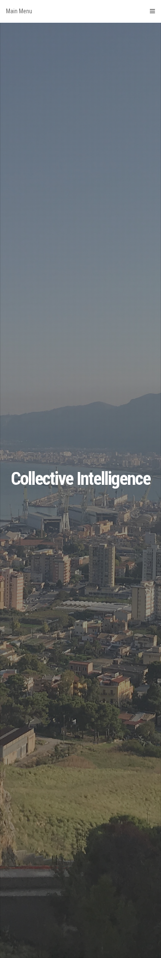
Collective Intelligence (80, 478)
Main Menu (19, 11)
